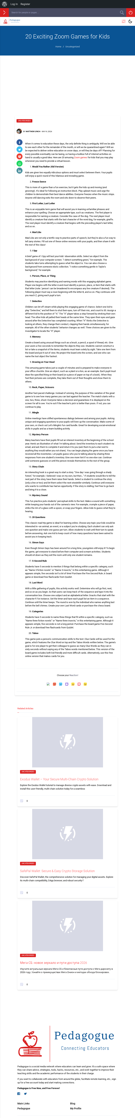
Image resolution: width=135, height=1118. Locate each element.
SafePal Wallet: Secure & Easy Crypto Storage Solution (57, 871)
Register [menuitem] (25, 3)
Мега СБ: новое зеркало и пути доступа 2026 (53, 963)
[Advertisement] (67, 82)
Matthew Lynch (33, 131)
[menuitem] (4, 4)
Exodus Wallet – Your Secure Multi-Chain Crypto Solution (59, 779)
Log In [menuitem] (14, 3)
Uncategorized (24, 121)
